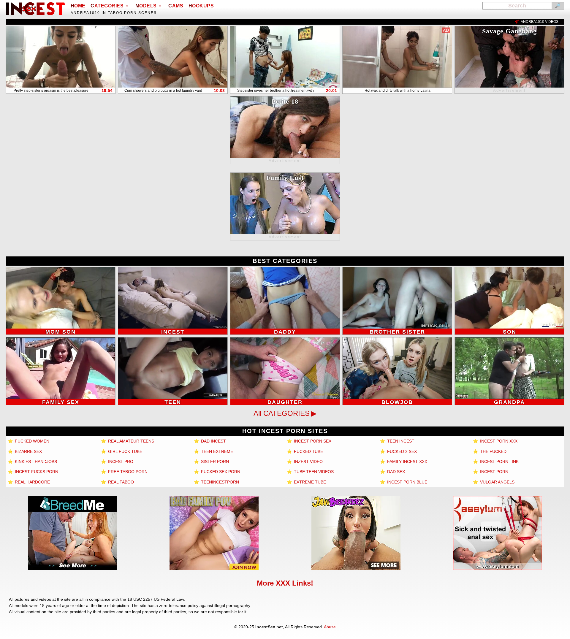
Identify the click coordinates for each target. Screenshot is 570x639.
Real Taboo (120, 482)
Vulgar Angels (496, 482)
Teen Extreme (216, 451)
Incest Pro (120, 461)
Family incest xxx (406, 461)
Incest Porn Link (499, 461)
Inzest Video (308, 461)
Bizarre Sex (28, 451)
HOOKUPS (201, 5)
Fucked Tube (308, 451)
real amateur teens (130, 441)
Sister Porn (214, 461)
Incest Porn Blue (406, 482)
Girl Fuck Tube (124, 451)
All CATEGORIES (282, 413)
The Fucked (492, 451)
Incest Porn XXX (498, 441)
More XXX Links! (285, 583)
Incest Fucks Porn (36, 471)
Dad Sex (395, 471)
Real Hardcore (32, 482)
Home (78, 5)
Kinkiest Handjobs (35, 461)
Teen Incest (400, 441)
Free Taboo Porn (127, 471)
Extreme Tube (309, 482)
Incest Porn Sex (312, 441)
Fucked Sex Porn (220, 471)
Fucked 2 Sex (401, 451)
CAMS (175, 5)
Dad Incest (213, 441)
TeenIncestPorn (219, 482)
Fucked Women (31, 441)
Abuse (330, 626)
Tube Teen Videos (313, 471)
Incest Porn (493, 471)
